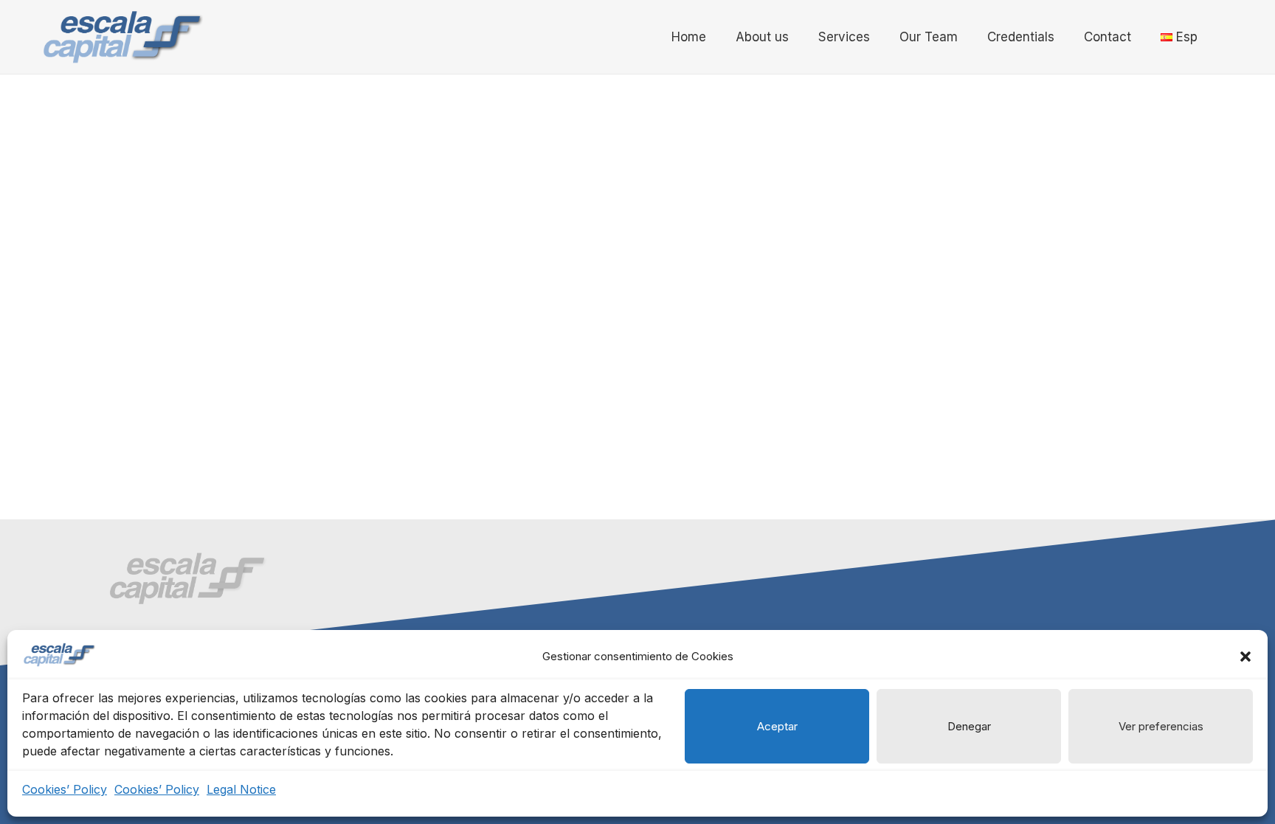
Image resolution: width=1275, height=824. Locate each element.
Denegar (969, 726)
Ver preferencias (1161, 726)
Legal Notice (241, 789)
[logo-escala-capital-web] (122, 37)
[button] (1245, 656)
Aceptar (777, 726)
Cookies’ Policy (64, 789)
